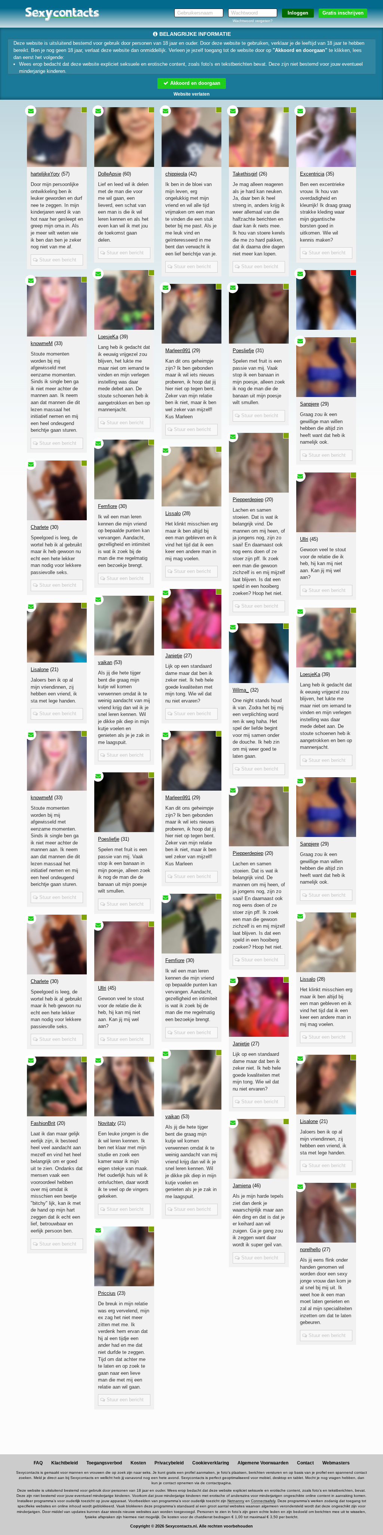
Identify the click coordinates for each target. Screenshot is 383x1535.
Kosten (138, 1463)
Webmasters (336, 1463)
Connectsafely (263, 1501)
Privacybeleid (169, 1463)
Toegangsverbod (104, 1463)
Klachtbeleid (64, 1463)
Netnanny (235, 1501)
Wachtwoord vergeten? (253, 21)
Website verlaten (191, 94)
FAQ (38, 1463)
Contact (305, 1463)
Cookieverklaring (210, 1463)
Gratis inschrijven (343, 13)
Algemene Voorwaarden (263, 1463)
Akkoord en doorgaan (194, 83)
